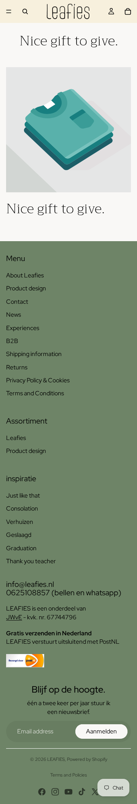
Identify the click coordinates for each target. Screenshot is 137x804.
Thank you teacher (31, 561)
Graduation (21, 548)
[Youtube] (68, 791)
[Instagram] (55, 791)
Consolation (22, 508)
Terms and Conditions (35, 393)
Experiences (22, 328)
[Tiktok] (81, 791)
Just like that (23, 495)
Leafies (16, 438)
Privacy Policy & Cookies (38, 380)
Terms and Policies (68, 775)
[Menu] (9, 11)
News (13, 315)
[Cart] (127, 11)
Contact (17, 302)
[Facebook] (41, 791)
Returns (16, 367)
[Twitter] (95, 791)
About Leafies (25, 275)
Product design (26, 288)
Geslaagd (18, 535)
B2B (12, 341)
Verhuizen (19, 522)
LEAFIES (56, 759)
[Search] (25, 11)
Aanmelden (101, 731)
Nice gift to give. (55, 209)
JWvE (14, 617)
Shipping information (34, 354)
